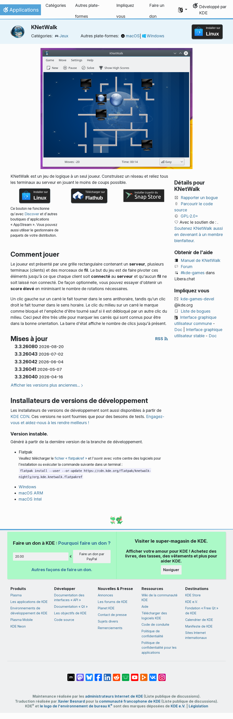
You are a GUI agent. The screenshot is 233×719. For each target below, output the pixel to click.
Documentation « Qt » (71, 606)
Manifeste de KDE (199, 626)
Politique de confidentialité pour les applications (159, 647)
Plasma (16, 595)
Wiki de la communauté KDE (159, 597)
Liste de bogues (195, 311)
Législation (198, 706)
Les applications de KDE (29, 602)
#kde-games (193, 272)
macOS (133, 35)
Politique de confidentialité (152, 633)
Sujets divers (108, 621)
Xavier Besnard (71, 701)
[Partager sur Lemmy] (125, 675)
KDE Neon (18, 626)
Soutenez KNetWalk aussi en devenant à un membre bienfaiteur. (198, 234)
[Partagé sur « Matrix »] (71, 675)
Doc (178, 329)
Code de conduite (155, 624)
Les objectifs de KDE (70, 613)
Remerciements (110, 628)
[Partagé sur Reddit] (116, 675)
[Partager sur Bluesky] (89, 675)
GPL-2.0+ (189, 216)
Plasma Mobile (21, 620)
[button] (183, 9)
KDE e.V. (191, 602)
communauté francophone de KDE (129, 701)
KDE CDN (19, 416)
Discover (32, 214)
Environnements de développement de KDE (28, 610)
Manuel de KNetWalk (200, 260)
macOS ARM (31, 493)
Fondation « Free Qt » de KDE (201, 610)
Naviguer (171, 569)
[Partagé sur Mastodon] (80, 675)
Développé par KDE (212, 9)
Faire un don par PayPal (91, 556)
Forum (186, 266)
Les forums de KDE (112, 602)
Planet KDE (106, 608)
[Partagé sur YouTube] (134, 675)
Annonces (105, 595)
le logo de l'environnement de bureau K (76, 706)
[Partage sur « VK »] (153, 675)
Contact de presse (112, 615)
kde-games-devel (197, 298)
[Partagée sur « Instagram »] (162, 675)
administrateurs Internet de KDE (114, 696)
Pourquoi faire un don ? (84, 543)
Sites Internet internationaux (196, 635)
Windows (155, 35)
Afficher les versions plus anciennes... (45, 385)
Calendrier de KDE (199, 620)
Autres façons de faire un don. (61, 569)
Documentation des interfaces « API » (69, 597)
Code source (64, 620)
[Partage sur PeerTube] (143, 675)
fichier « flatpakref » (71, 458)
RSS (159, 338)
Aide (145, 606)
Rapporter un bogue (199, 197)
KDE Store (193, 595)
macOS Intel (30, 499)
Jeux (63, 35)
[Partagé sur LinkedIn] (107, 675)
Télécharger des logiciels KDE (154, 615)
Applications (20, 11)
